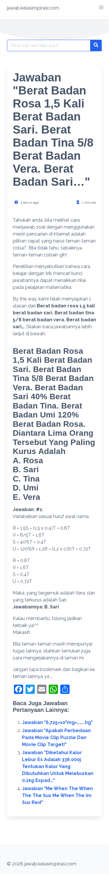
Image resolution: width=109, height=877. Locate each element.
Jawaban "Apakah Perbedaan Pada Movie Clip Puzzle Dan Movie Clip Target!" (56, 737)
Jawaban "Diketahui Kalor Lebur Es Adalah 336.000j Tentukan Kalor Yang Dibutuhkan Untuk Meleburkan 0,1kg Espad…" (57, 766)
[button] (101, 7)
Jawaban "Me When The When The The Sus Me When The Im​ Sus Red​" (57, 795)
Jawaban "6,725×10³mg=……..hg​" (57, 722)
